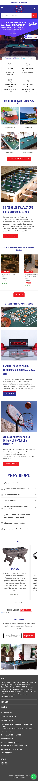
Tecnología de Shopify (19, 777)
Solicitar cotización (11, 464)
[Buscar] (34, 15)
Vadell (3, 277)
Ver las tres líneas (10, 236)
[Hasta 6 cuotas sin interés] (10, 85)
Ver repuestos (9, 393)
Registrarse (28, 636)
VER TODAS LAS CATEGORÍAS (19, 159)
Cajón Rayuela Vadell (9, 275)
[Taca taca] (15, 555)
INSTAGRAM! (26, 610)
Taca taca (15, 569)
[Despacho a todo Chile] (28, 85)
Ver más (18, 603)
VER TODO (19, 294)
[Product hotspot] (10, 312)
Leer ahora (14, 594)
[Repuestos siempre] (28, 69)
